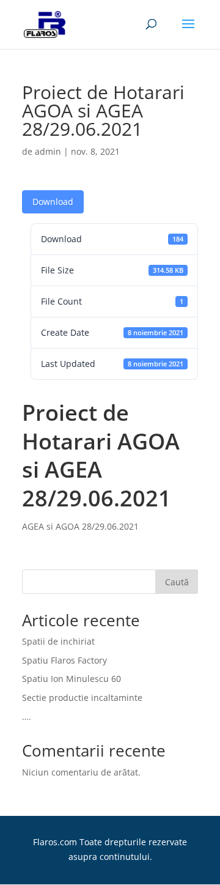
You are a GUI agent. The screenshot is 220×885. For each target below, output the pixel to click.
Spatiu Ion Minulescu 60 (71, 678)
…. (26, 716)
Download (52, 201)
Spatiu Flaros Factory (64, 660)
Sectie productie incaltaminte (82, 697)
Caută (177, 582)
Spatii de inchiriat (58, 641)
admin (48, 151)
